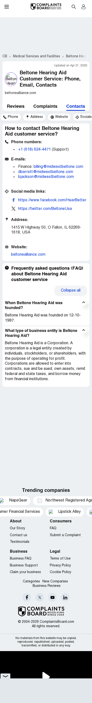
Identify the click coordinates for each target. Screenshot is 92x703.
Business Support (24, 565)
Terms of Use (60, 558)
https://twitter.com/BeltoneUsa (45, 209)
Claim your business (25, 572)
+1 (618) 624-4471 (34, 149)
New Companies (55, 581)
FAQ (53, 528)
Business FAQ (20, 558)
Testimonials (19, 542)
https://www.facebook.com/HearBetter (52, 200)
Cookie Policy (60, 572)
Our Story (17, 528)
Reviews (16, 106)
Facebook (27, 597)
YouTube (52, 597)
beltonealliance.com (28, 254)
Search (73, 6)
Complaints (45, 106)
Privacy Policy (60, 565)
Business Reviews (47, 586)
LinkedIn (65, 597)
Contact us (18, 535)
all (70, 290)
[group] (10, 117)
